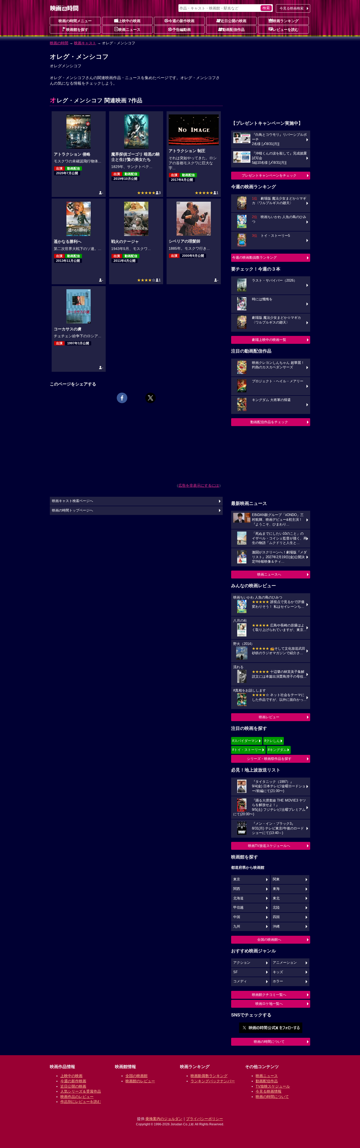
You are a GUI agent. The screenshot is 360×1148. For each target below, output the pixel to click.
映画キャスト (85, 43)
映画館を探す (77, 29)
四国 (276, 917)
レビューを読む (286, 29)
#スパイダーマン (245, 741)
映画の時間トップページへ (72, 510)
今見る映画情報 (268, 1091)
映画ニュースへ (269, 574)
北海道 (238, 898)
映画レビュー (269, 717)
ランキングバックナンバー (213, 1081)
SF (235, 972)
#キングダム (277, 750)
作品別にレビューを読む (80, 1101)
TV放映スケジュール (273, 1086)
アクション (241, 962)
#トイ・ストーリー (246, 750)
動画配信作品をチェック (269, 422)
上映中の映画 (129, 21)
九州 (236, 926)
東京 (236, 879)
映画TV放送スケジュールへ (269, 846)
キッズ (278, 972)
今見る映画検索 (292, 8)
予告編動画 (181, 29)
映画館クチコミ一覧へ (269, 995)
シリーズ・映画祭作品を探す (269, 759)
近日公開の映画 (233, 21)
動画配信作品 (233, 29)
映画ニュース (129, 29)
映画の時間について (269, 1042)
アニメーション (285, 962)
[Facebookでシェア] (122, 398)
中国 (236, 917)
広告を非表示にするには (198, 485)
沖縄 (276, 926)
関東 (276, 879)
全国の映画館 (136, 1076)
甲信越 (238, 907)
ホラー (278, 981)
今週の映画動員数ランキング (254, 257)
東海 (276, 889)
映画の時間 (59, 43)
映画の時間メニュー (75, 21)
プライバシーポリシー (204, 1119)
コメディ (240, 981)
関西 (236, 889)
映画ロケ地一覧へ (269, 1004)
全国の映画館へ (269, 940)
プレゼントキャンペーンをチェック (269, 175)
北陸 (276, 907)
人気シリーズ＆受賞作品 (80, 1091)
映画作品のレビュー (77, 1096)
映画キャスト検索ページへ (72, 501)
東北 (276, 898)
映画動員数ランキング (209, 1076)
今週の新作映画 (181, 21)
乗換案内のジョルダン (163, 1119)
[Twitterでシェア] (150, 398)
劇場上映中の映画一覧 (269, 340)
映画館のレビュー (140, 1081)
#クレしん (272, 741)
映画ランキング (286, 21)
